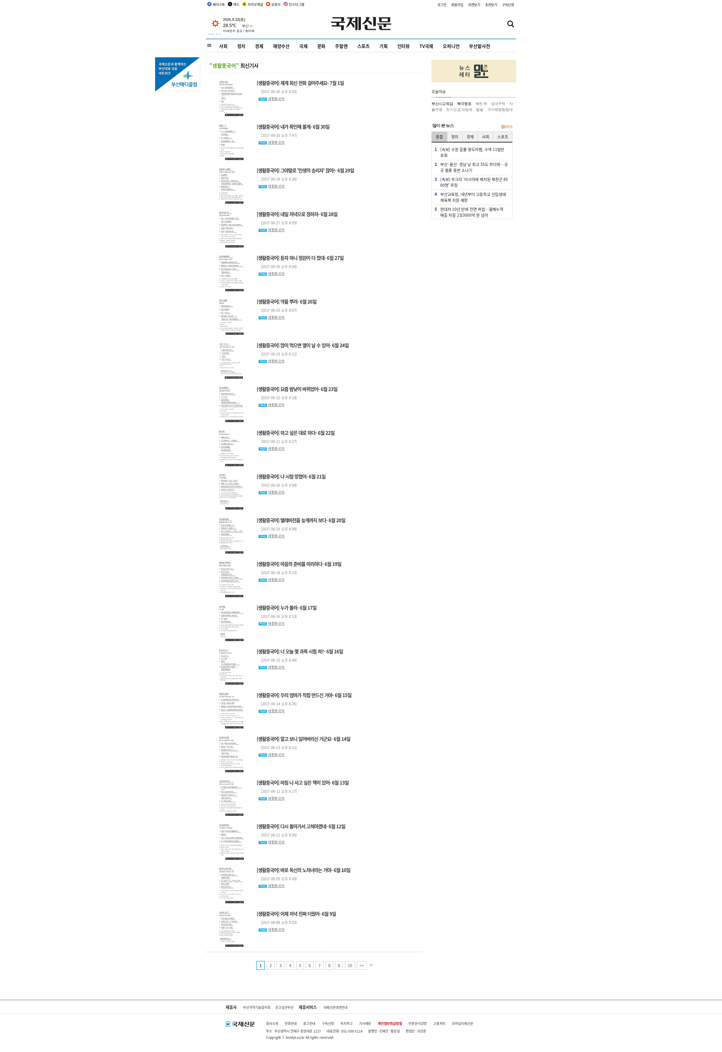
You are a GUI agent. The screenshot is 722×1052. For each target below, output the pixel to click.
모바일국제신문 (462, 1023)
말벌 (479, 109)
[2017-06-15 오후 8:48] (277, 660)
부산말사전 (479, 46)
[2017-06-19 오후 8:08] (277, 529)
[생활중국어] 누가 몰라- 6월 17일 (286, 607)
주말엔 (341, 46)
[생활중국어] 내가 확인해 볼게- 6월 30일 (293, 126)
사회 (223, 46)
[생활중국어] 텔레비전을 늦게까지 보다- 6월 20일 (301, 520)
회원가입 (457, 4)
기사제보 (365, 1023)
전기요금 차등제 (459, 109)
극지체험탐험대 (500, 109)
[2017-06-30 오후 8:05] (277, 91)
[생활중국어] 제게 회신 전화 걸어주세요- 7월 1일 (300, 83)
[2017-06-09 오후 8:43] (277, 878)
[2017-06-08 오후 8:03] (277, 922)
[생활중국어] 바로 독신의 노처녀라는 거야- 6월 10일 (303, 870)
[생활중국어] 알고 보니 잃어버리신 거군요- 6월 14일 (303, 738)
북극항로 (464, 104)
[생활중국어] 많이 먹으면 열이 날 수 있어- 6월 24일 (303, 345)
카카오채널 (255, 4)
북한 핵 (481, 104)
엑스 (236, 4)
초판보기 (491, 4)
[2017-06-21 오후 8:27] (277, 441)
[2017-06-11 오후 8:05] (277, 835)
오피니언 (451, 46)
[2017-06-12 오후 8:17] (277, 791)
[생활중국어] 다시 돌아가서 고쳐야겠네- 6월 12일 (301, 826)
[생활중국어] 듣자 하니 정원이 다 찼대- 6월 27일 (300, 257)
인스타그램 (296, 4)
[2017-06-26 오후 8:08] (277, 266)
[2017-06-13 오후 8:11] (277, 747)
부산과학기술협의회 (256, 1007)
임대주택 (498, 104)
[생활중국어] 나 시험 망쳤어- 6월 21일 (291, 476)
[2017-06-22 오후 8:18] (277, 397)
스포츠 (363, 46)
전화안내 (291, 1023)
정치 (241, 46)
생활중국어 (276, 98)
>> (362, 965)
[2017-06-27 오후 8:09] (277, 222)
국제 (303, 46)
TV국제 (426, 46)
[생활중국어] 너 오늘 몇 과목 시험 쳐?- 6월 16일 (300, 651)
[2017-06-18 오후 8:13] (277, 572)
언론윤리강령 (417, 1023)
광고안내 (309, 1023)
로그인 (441, 4)
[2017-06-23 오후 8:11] (277, 354)
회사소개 (272, 1023)
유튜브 (275, 4)
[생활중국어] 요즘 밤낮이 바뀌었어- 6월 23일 (297, 389)
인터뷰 (403, 46)
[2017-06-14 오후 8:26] (277, 703)
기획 (383, 46)
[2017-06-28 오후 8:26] (277, 179)
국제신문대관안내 (335, 1007)
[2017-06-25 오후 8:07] (277, 310)
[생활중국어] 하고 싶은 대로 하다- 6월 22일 (295, 432)
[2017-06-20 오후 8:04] (277, 485)
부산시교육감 (442, 104)
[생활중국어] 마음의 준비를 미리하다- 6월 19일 (299, 564)
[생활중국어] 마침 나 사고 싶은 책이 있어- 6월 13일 (303, 782)
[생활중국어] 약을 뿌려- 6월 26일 (286, 301)
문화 (321, 46)
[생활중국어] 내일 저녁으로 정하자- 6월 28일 (297, 214)
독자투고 (346, 1023)
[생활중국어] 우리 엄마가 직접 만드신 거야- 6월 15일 (304, 695)
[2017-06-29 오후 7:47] (277, 135)
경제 (259, 46)
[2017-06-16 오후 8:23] (277, 616)
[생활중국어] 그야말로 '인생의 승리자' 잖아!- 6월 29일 (305, 170)
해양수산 (281, 46)
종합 (439, 136)
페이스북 (219, 4)
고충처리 (439, 1023)
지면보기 (474, 4)
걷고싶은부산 (284, 1007)
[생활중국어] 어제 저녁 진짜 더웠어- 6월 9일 (296, 913)
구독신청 (508, 4)
